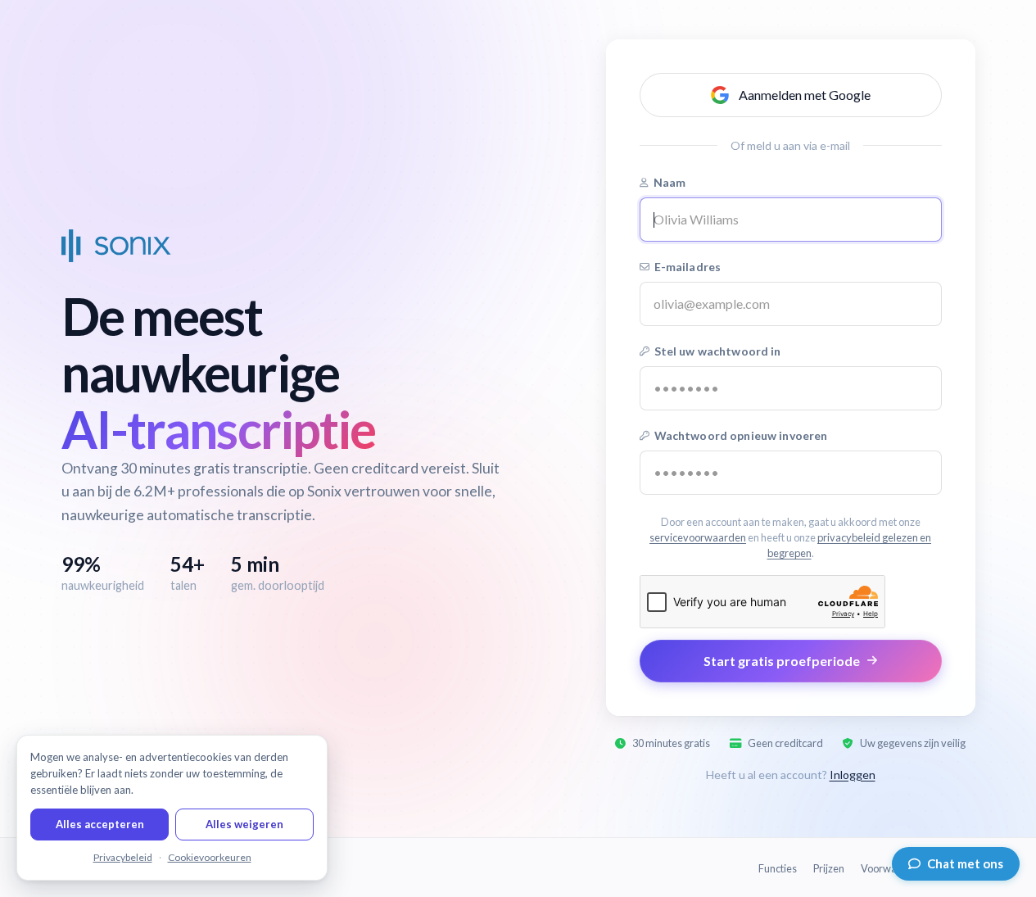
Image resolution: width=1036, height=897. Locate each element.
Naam (670, 182)
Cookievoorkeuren (209, 857)
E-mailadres (688, 267)
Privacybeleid (122, 857)
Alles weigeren (244, 824)
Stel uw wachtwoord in (717, 351)
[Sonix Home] (116, 245)
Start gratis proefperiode (781, 660)
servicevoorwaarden (697, 537)
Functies (777, 868)
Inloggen (852, 774)
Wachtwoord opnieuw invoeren (741, 435)
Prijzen (828, 868)
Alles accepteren (100, 824)
